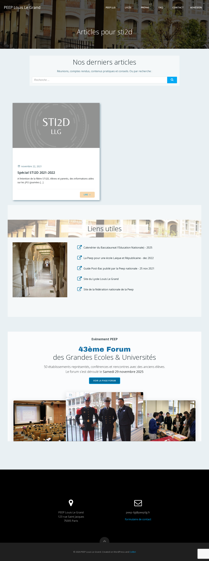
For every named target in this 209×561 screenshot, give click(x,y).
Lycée (128, 7)
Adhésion (196, 7)
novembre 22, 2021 (31, 166)
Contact (178, 7)
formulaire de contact (138, 519)
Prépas (145, 7)
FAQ (161, 7)
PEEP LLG (110, 7)
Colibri (133, 551)
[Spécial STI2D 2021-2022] (56, 125)
